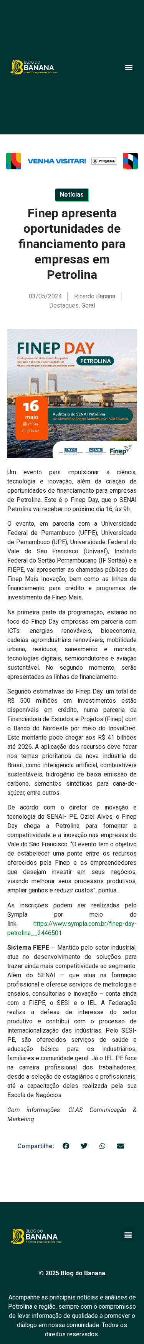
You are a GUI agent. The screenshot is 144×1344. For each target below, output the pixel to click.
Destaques (64, 305)
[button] (128, 67)
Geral (88, 305)
